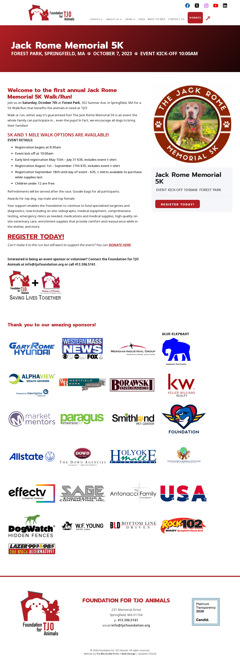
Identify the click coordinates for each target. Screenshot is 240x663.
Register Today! (177, 204)
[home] (51, 15)
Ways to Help (157, 19)
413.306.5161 (128, 620)
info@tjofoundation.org (130, 625)
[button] (96, 19)
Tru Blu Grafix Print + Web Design (116, 653)
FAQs (142, 19)
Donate (195, 17)
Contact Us (176, 19)
